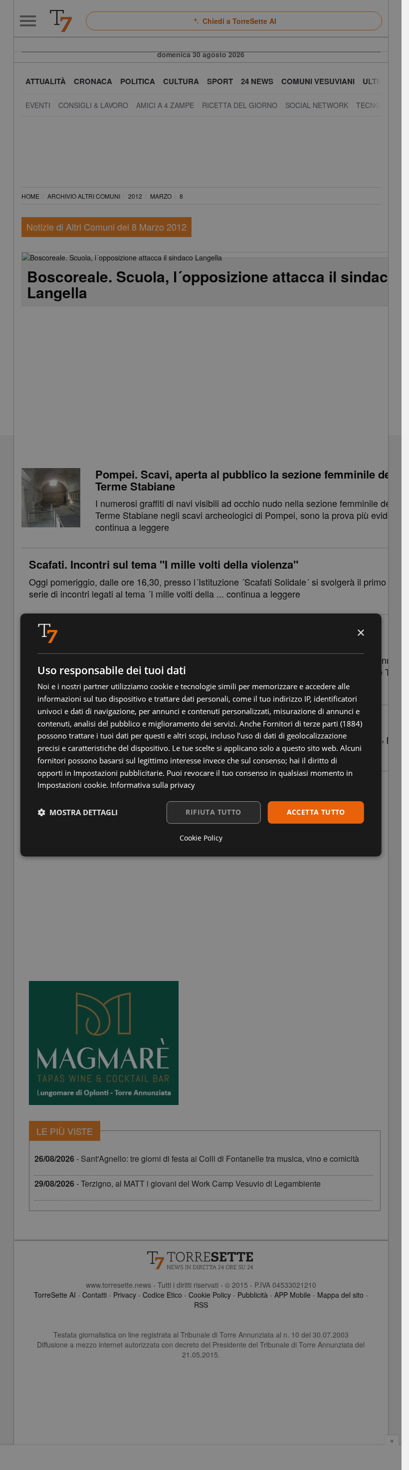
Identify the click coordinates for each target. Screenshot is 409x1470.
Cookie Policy (210, 1295)
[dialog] (201, 735)
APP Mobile (292, 1295)
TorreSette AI (55, 1295)
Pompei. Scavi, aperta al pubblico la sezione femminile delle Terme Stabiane (249, 480)
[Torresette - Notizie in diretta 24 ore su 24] (201, 1260)
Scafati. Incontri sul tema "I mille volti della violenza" (163, 564)
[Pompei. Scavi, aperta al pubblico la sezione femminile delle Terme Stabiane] (51, 497)
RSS (201, 1305)
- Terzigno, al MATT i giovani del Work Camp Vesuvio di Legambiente (177, 1183)
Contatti (94, 1295)
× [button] (360, 633)
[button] (77, 812)
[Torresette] (61, 20)
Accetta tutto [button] (316, 812)
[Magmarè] (104, 1043)
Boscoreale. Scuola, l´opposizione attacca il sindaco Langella (212, 284)
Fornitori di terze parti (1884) (312, 724)
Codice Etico (162, 1295)
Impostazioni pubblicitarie (118, 773)
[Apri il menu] (28, 21)
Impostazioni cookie (71, 785)
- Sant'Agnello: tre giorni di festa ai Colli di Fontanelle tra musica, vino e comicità (196, 1158)
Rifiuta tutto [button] (213, 812)
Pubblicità (252, 1295)
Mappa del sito (340, 1295)
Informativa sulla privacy (152, 785)
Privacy (124, 1295)
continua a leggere (132, 526)
